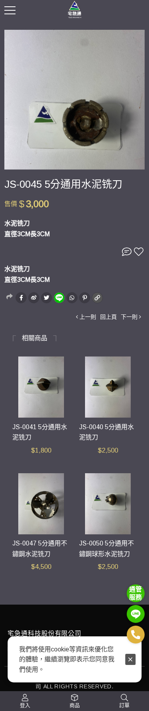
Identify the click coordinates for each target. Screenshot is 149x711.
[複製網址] (97, 297)
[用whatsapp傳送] (71, 297)
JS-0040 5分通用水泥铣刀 (106, 432)
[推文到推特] (46, 297)
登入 (25, 705)
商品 (75, 705)
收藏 (139, 252)
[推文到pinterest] (84, 297)
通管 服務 (135, 593)
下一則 (129, 317)
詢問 (127, 252)
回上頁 (108, 317)
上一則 (87, 317)
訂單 (124, 705)
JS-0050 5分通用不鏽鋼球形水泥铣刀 (106, 548)
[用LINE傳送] (59, 297)
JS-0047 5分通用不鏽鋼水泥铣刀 (39, 548)
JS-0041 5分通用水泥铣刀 (39, 432)
